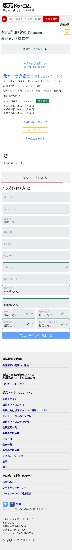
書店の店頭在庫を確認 (35, 121)
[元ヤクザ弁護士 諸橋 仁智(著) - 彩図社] (35, 65)
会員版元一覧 (10, 427)
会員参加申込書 (11, 433)
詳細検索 (64, 24)
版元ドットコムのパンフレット (19, 416)
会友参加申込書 (11, 450)
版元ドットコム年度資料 (16, 421)
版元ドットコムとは (13, 404)
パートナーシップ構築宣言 (17, 493)
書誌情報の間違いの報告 (16, 365)
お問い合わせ (10, 482)
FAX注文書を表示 (35, 138)
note (18, 503)
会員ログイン (10, 399)
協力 (5, 467)
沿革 (5, 461)
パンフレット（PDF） (15, 384)
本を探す (52, 19)
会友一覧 (7, 444)
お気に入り (36, 130)
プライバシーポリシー (15, 487)
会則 (5, 455)
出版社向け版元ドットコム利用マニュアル (25, 410)
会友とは (7, 438)
